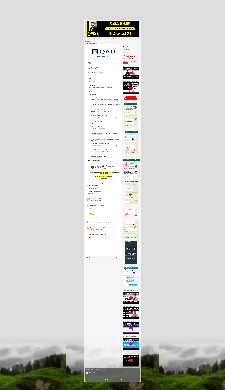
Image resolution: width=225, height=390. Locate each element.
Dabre (90, 205)
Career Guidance (94, 38)
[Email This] (91, 193)
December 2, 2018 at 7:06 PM (99, 227)
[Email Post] (89, 193)
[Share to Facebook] (94, 193)
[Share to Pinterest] (95, 193)
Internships (121, 38)
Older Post (117, 257)
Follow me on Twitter (90, 375)
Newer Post (89, 257)
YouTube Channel (97, 191)
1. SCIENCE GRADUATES (128, 55)
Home (87, 38)
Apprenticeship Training (112, 38)
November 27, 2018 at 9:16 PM (98, 205)
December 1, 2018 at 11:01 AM (99, 221)
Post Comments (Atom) (96, 260)
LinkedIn (95, 189)
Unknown (91, 221)
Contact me (127, 38)
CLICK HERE (109, 176)
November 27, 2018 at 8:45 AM (99, 198)
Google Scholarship (102, 38)
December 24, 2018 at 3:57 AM (100, 234)
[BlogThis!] (92, 193)
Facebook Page (95, 188)
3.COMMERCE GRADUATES (128, 57)
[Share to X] (93, 193)
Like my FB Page (89, 370)
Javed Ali (91, 198)
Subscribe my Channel (90, 372)
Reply (90, 208)
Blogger (122, 379)
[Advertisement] (112, 8)
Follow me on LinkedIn (90, 373)
